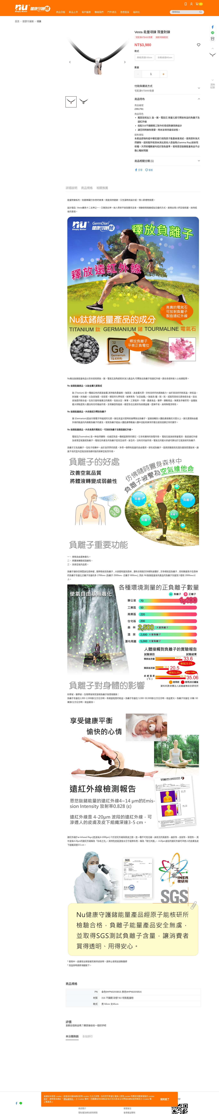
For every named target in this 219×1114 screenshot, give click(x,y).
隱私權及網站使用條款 (88, 1113)
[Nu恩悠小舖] (33, 8)
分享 (140, 170)
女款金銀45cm (165, 57)
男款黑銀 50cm (144, 57)
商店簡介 (82, 1108)
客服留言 (127, 1108)
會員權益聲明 (129, 1113)
